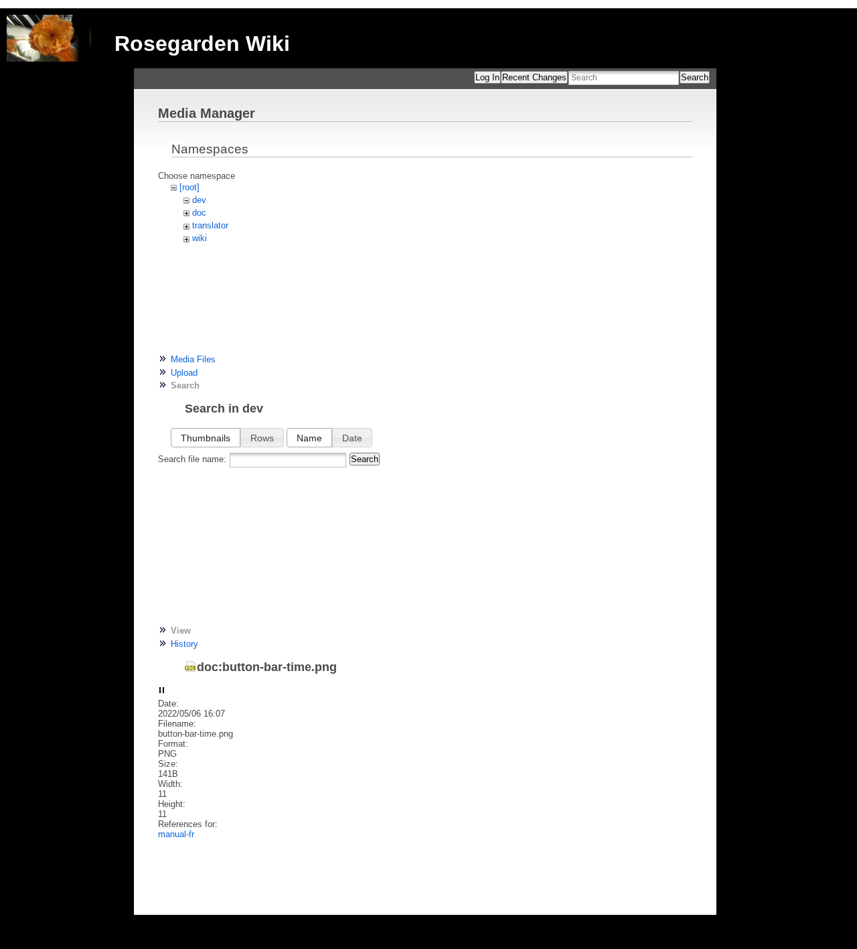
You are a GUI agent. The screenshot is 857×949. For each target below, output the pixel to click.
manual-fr (176, 834)
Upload (184, 373)
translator (210, 225)
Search (694, 77)
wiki (199, 238)
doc (199, 213)
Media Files (193, 359)
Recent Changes (534, 77)
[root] (189, 187)
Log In (487, 77)
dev (199, 200)
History (184, 644)
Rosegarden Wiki (202, 43)
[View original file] (161, 691)
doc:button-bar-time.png (267, 667)
